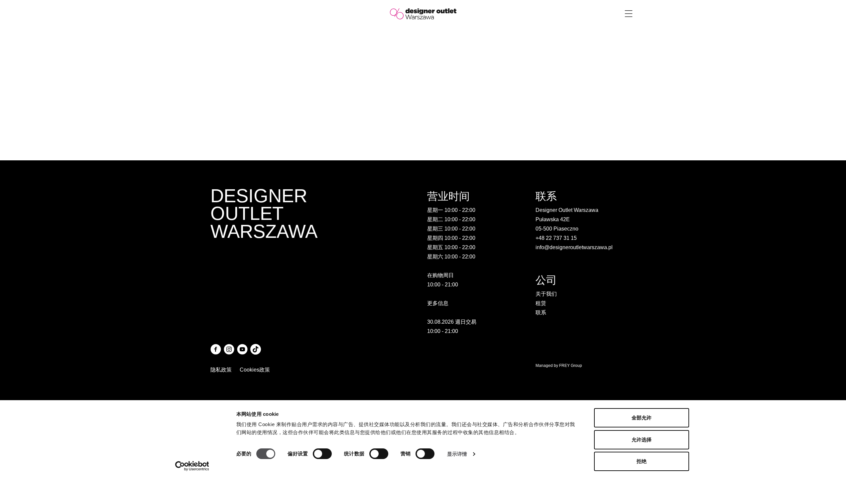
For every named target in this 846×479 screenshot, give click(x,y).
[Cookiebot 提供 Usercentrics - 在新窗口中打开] (192, 466)
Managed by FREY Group (559, 365)
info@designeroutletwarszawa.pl (574, 247)
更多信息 (437, 303)
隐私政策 (221, 370)
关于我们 (546, 294)
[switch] (322, 453)
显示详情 (457, 454)
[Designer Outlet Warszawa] (423, 13)
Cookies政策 (255, 370)
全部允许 (642, 417)
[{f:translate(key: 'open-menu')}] (628, 13)
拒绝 (642, 461)
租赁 (541, 303)
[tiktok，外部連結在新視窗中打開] (255, 349)
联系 (541, 312)
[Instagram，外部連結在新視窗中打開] (229, 349)
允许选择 (642, 439)
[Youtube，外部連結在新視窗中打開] (242, 349)
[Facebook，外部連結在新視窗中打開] (215, 349)
